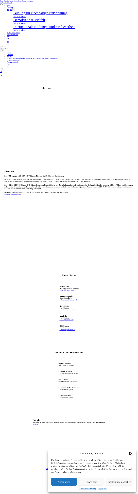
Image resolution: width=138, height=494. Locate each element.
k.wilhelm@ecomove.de (68, 310)
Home (9, 5)
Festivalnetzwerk (12, 35)
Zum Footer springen (25, 1)
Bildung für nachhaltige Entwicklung (19, 58)
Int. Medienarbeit (52, 58)
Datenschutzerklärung (87, 488)
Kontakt (2, 48)
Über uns (10, 7)
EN (8, 38)
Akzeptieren (64, 482)
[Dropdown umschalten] (13, 9)
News (8, 36)
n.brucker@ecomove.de (67, 330)
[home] (6, 3)
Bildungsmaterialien (13, 33)
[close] (2, 50)
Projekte (9, 10)
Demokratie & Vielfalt (39, 58)
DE (8, 42)
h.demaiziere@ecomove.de (68, 300)
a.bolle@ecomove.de (67, 320)
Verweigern (91, 482)
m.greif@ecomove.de (67, 290)
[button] (131, 453)
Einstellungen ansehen (119, 482)
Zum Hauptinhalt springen (9, 1)
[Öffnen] (8, 44)
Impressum (102, 488)
